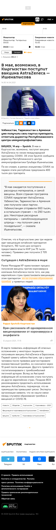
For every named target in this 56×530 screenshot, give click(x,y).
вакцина (6, 416)
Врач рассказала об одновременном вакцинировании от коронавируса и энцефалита (28, 331)
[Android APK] (9, 506)
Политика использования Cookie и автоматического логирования (16, 487)
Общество (16, 405)
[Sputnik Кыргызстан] (8, 20)
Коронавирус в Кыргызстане (33, 416)
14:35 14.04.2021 (8, 82)
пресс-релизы (7, 482)
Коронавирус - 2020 (43, 405)
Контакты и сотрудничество (13, 479)
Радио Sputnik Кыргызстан (19, 323)
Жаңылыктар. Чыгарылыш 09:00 (15, 41)
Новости (6, 405)
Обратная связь (8, 498)
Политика (21, 452)
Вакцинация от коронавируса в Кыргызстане (19, 410)
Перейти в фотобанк (31, 118)
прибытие (15, 416)
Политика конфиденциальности (29, 482)
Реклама (30, 479)
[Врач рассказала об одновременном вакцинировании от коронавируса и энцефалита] (28, 303)
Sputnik (6, 118)
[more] (51, 340)
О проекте (5, 475)
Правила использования (22, 475)
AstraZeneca (44, 410)
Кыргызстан (27, 405)
